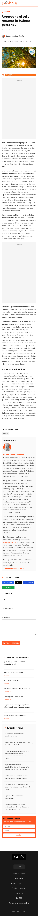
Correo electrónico (7, 608)
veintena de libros (9, 542)
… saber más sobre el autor (13, 568)
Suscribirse (19, 835)
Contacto (19, 893)
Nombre (4, 599)
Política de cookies (19, 888)
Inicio (3, 29)
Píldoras (5, 433)
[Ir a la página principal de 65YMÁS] (9, 3)
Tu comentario (6, 617)
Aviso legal (19, 878)
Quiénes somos (19, 874)
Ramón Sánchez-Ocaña (15, 36)
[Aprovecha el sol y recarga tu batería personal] (32, 52)
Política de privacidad (19, 883)
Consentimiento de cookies (19, 903)
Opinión (7, 12)
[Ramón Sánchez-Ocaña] (3, 36)
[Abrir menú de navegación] (34, 3)
